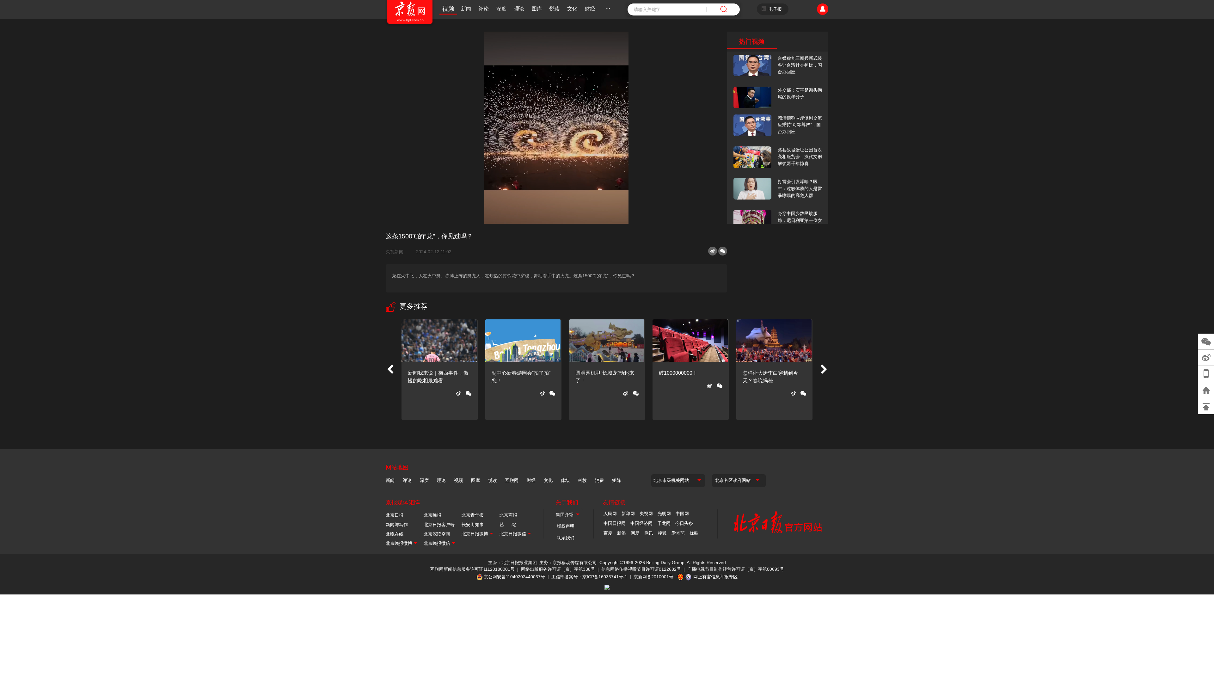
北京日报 (394, 515)
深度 (501, 8)
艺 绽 (508, 524)
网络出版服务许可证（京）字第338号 (558, 569)
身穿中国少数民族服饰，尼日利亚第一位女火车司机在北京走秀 (800, 220)
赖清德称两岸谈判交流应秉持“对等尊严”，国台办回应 (800, 124)
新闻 (466, 8)
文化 (572, 8)
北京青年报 (473, 515)
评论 (484, 8)
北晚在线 (394, 534)
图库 (537, 8)
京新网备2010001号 (653, 576)
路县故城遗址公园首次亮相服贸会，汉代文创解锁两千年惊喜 (800, 156)
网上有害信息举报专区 (715, 576)
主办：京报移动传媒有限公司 (568, 562)
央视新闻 (397, 251)
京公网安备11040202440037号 (514, 576)
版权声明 (565, 526)
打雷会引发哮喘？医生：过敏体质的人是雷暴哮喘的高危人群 (800, 188)
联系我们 (565, 537)
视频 (448, 8)
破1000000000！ (678, 373)
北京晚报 (432, 515)
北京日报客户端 (439, 524)
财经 (590, 8)
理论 (519, 8)
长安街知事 (473, 524)
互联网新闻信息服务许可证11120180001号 (472, 569)
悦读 (554, 8)
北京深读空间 (437, 534)
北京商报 (508, 515)
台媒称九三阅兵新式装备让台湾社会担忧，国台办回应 (800, 65)
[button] (390, 370)
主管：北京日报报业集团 (512, 562)
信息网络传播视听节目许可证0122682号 (641, 569)
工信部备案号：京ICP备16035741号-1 (589, 576)
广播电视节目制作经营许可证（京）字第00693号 (735, 569)
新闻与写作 (397, 524)
